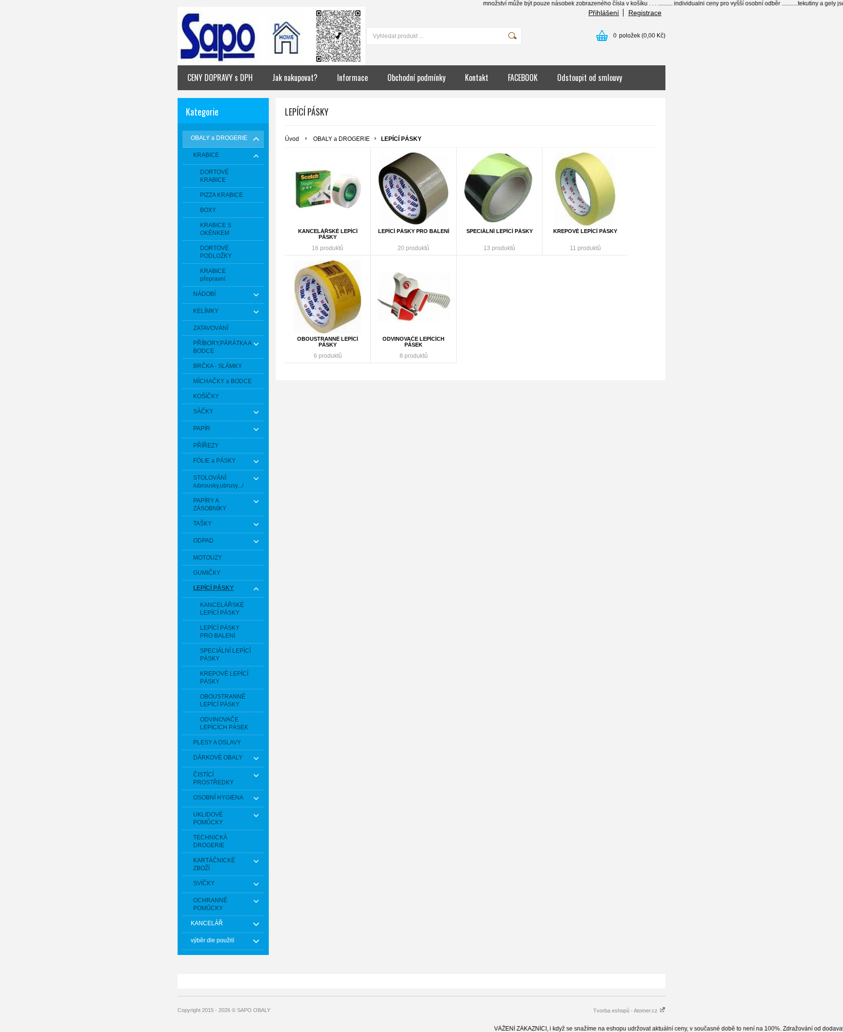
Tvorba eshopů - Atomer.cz (626, 1010)
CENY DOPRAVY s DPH (220, 77)
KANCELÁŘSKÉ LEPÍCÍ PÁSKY (328, 234)
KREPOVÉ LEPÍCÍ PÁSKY (585, 231)
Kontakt (476, 77)
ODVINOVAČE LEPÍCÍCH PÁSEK (413, 342)
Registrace (645, 13)
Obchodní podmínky (416, 77)
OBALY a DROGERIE (341, 139)
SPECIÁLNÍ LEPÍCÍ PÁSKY (499, 231)
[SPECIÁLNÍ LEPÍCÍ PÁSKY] (499, 189)
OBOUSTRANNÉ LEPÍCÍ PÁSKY (327, 342)
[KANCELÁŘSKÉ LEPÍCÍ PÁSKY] (327, 189)
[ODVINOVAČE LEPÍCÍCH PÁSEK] (413, 296)
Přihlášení (603, 13)
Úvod (292, 139)
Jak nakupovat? (295, 77)
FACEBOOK (523, 77)
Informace (352, 77)
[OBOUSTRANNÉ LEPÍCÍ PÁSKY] (327, 296)
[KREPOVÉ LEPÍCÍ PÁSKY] (585, 189)
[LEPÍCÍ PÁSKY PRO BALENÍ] (413, 189)
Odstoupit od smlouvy (589, 77)
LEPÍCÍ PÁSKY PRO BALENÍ (413, 231)
